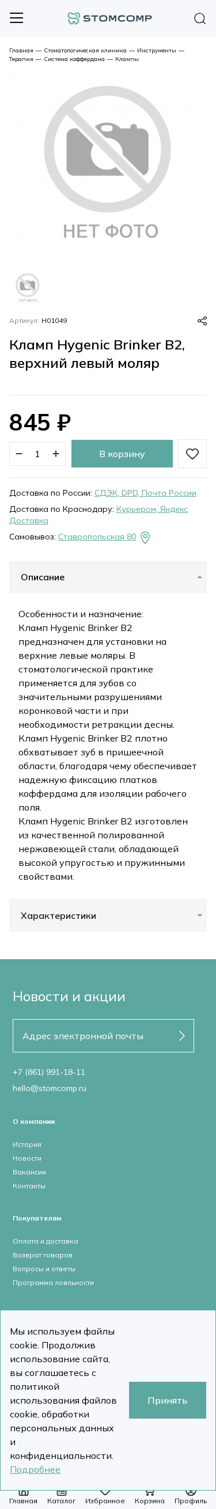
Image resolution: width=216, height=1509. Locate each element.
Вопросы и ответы (44, 1268)
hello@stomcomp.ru (49, 1088)
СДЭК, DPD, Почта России (145, 493)
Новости (27, 1158)
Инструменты (156, 50)
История (27, 1144)
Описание (43, 577)
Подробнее (35, 1469)
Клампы (127, 59)
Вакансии (29, 1172)
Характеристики (58, 915)
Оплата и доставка (45, 1241)
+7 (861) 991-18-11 (49, 1072)
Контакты (29, 1185)
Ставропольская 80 (97, 536)
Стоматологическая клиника (85, 50)
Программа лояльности (53, 1282)
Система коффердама (74, 59)
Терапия (21, 59)
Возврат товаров (43, 1254)
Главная (21, 50)
